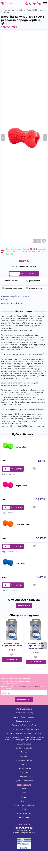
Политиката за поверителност (26, 686)
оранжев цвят (23, 524)
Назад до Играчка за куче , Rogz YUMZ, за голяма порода (24, 11)
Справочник (24, 777)
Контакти (24, 756)
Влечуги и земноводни (24, 805)
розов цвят (21, 486)
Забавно (24, 772)
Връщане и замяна (24, 721)
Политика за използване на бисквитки (24, 733)
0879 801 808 (26, 830)
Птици (24, 797)
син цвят (20, 563)
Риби (24, 809)
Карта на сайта (24, 760)
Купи (31, 274)
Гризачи (24, 801)
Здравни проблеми (24, 781)
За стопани (24, 817)
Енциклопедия (24, 768)
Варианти (12, 659)
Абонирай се (23, 699)
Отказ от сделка (24, 748)
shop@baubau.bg (27, 833)
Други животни (24, 813)
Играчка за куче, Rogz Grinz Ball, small (12, 644)
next (44, 645)
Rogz (5, 299)
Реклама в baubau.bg (24, 713)
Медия (24, 764)
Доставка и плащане (24, 717)
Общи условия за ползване (24, 725)
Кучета (24, 789)
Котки (24, 793)
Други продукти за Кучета (16, 296)
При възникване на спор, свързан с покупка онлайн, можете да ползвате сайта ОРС (24, 738)
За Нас (24, 752)
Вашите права (24, 744)
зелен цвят (21, 447)
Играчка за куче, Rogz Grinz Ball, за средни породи (36, 645)
